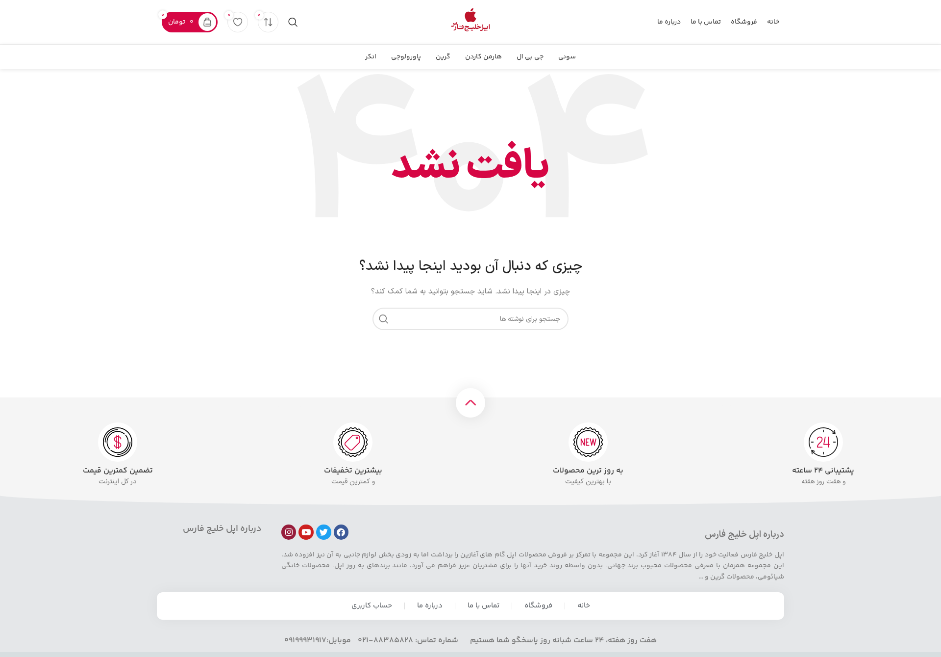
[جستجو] (293, 22)
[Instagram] (289, 532)
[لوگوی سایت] (470, 22)
